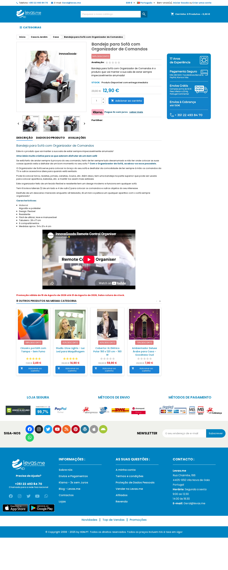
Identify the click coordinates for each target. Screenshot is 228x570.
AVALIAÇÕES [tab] (77, 138)
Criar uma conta (201, 2)
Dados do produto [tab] (50, 138)
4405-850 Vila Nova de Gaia (191, 480)
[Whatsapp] (30, 437)
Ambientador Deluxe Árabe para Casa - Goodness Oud (144, 351)
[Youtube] (57, 429)
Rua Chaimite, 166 (184, 475)
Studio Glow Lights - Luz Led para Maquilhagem (70, 349)
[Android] (103, 429)
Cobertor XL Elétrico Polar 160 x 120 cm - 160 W (107, 351)
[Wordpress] (85, 429)
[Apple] (94, 429)
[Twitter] (48, 429)
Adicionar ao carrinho (126, 100)
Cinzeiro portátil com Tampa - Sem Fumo (33, 349)
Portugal (178, 485)
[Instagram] (39, 429)
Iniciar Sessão (181, 2)
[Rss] (66, 429)
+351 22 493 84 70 (38, 2)
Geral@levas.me (71, 2)
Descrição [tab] (24, 138)
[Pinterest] (75, 429)
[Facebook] (30, 429)
